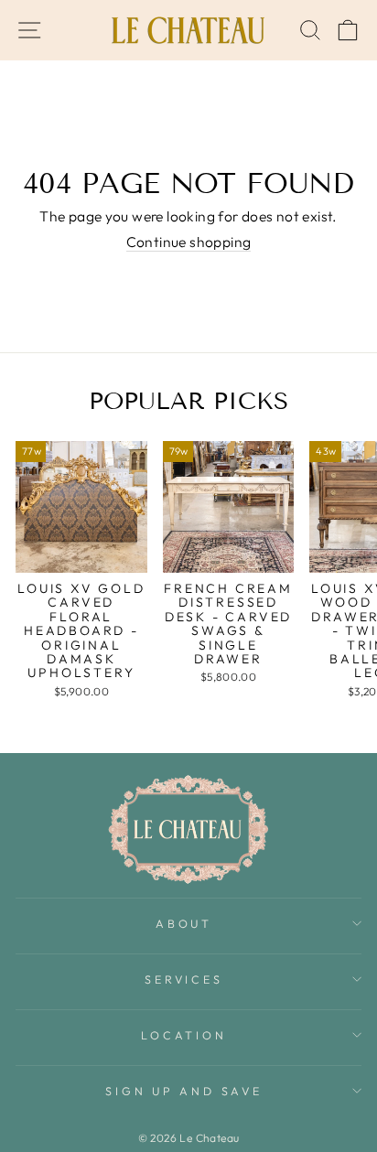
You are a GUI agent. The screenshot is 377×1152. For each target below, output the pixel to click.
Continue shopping (189, 242)
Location (183, 1035)
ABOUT (184, 923)
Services (183, 979)
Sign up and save (183, 1090)
